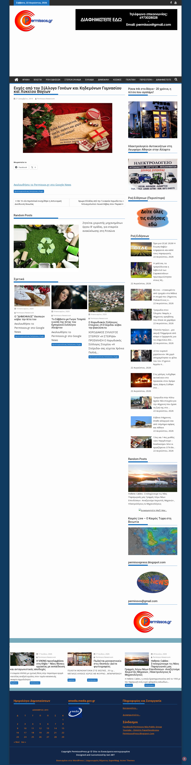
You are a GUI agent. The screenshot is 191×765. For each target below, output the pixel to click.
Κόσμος (117, 79)
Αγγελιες (14, 683)
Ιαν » (23, 742)
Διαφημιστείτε (163, 79)
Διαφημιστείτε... (131, 714)
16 (17, 732)
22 (63, 732)
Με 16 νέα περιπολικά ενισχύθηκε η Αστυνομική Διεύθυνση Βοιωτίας (38, 202)
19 (40, 732)
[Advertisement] (95, 55)
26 (40, 736)
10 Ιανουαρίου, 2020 (24, 308)
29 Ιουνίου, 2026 (160, 654)
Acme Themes (127, 760)
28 (55, 736)
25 (32, 736)
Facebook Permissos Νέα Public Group (142, 726)
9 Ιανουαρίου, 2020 (61, 311)
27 (48, 736)
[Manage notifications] (184, 759)
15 (63, 728)
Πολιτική (130, 79)
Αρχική (26, 79)
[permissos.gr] (16, 79)
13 (48, 728)
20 (48, 732)
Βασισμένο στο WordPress (70, 760)
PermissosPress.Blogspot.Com (138, 733)
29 (63, 736)
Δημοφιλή (103, 79)
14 (55, 728)
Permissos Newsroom (46, 98)
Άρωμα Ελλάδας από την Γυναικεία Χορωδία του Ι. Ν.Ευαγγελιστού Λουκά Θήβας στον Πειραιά (101, 202)
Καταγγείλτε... (130, 708)
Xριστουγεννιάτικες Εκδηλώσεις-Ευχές (29, 191)
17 (25, 732)
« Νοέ (17, 742)
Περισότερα (146, 79)
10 (25, 728)
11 (32, 728)
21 (55, 732)
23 (17, 736)
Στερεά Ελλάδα (73, 79)
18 (32, 732)
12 (40, 728)
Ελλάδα (89, 79)
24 (25, 736)
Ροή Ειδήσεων (53, 79)
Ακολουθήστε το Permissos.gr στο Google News (42, 184)
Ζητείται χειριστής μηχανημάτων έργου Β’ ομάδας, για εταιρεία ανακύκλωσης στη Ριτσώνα (102, 227)
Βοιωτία (38, 79)
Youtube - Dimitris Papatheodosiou (141, 730)
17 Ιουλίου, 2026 (45, 654)
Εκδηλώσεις (35, 683)
